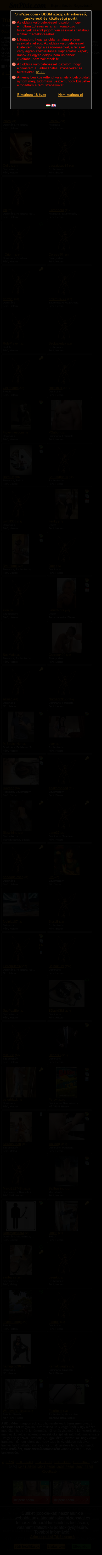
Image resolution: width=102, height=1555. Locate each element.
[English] (54, 105)
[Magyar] (48, 105)
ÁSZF (40, 72)
